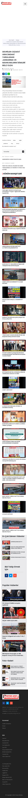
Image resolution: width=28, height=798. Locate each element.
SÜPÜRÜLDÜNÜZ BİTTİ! (16, 541)
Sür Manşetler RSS (6, 763)
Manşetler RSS (5, 740)
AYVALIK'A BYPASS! (7, 514)
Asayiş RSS (4, 782)
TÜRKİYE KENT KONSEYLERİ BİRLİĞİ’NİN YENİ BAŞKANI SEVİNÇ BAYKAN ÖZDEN (13, 335)
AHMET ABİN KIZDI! (7, 390)
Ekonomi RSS (5, 768)
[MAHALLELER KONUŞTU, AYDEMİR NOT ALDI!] (14, 292)
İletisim (4, 728)
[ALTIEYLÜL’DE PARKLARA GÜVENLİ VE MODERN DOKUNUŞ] (14, 399)
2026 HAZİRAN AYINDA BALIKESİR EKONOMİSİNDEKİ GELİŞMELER (11, 442)
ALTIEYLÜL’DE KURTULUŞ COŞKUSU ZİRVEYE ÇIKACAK (13, 229)
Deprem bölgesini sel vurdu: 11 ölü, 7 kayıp (13, 637)
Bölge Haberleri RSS (7, 777)
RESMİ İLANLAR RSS (6, 752)
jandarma (6, 143)
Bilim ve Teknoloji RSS (7, 779)
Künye (3, 726)
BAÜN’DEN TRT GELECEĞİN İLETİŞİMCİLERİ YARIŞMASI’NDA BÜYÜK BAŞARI (13, 264)
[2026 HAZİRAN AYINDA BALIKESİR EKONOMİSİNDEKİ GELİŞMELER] (14, 434)
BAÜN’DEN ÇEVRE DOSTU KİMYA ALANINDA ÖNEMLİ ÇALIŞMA (13, 424)
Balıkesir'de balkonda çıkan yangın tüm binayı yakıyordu (13, 318)
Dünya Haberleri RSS (7, 749)
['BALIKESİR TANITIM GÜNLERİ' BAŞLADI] (6, 684)
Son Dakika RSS (6, 745)
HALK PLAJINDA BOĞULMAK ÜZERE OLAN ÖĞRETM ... (18, 547)
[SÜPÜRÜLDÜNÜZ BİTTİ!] (6, 542)
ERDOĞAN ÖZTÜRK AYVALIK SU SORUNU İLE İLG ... (18, 552)
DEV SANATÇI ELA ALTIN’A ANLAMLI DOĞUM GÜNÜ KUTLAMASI (17, 673)
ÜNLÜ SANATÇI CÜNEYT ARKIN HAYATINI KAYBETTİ (17, 667)
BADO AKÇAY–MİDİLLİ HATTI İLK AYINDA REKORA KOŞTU (13, 497)
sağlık (20, 140)
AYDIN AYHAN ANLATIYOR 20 (18, 557)
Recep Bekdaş (19, 795)
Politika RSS (5, 770)
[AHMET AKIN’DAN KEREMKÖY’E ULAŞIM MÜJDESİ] (14, 274)
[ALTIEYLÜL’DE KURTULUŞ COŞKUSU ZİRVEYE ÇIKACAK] (14, 221)
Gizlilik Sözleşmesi (6, 723)
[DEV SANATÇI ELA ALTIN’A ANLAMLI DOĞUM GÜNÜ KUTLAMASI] (6, 672)
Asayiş (17, 40)
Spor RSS (4, 747)
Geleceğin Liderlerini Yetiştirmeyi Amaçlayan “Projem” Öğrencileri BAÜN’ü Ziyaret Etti (13, 191)
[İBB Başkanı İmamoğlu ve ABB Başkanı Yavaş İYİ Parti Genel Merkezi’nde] (14, 646)
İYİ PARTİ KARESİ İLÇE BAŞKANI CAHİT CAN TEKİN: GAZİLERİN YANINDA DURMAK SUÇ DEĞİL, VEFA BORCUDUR (13, 478)
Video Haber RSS (6, 756)
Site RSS (4, 738)
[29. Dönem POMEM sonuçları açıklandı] (14, 595)
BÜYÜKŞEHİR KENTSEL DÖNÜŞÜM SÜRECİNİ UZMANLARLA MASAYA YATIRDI (13, 372)
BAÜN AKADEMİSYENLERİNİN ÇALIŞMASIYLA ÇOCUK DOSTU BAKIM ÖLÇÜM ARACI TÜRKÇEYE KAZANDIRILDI (13, 211)
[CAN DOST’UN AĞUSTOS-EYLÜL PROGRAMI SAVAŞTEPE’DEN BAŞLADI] (14, 452)
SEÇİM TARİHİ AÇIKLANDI (9, 620)
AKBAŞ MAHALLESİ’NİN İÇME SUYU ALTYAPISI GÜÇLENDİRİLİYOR (11, 247)
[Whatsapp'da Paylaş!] (9, 74)
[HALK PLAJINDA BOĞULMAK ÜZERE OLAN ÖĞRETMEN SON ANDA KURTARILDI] (6, 547)
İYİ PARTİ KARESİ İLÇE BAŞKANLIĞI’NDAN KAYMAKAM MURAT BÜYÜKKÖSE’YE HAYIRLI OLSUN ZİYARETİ (13, 354)
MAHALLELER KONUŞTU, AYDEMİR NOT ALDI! (12, 300)
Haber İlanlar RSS (6, 784)
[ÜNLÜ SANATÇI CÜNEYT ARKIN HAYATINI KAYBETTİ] (6, 667)
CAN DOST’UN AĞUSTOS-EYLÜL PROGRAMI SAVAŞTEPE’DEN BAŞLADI (14, 460)
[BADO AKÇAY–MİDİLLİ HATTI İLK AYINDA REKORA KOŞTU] (14, 489)
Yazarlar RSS (5, 754)
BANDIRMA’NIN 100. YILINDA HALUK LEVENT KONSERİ (18, 678)
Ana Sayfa (11, 40)
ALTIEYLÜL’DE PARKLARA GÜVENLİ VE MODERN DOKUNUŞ (12, 406)
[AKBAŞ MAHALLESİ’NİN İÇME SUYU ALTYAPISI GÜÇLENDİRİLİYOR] (14, 239)
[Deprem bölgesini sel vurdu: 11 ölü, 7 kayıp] (14, 628)
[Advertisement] (14, 22)
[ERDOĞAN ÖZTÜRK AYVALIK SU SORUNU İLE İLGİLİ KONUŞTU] (6, 553)
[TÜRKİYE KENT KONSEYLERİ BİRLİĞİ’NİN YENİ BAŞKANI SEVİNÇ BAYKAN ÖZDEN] (14, 328)
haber (14, 140)
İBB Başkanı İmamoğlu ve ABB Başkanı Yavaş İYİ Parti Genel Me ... (13, 654)
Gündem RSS (5, 743)
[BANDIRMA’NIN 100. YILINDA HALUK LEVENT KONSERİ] (6, 679)
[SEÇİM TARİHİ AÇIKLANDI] (14, 613)
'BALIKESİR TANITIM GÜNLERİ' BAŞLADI (18, 683)
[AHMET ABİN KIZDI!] (14, 382)
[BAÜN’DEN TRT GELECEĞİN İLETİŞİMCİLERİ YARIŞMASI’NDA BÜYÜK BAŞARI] (14, 257)
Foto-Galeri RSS (6, 766)
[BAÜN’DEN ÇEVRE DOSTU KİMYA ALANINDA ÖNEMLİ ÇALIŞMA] (14, 416)
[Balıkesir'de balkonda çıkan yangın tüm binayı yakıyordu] (14, 310)
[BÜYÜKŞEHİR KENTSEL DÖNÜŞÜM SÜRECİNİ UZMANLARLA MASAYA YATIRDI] (14, 365)
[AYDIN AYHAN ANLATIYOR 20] (6, 558)
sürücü (17, 143)
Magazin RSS (5, 775)
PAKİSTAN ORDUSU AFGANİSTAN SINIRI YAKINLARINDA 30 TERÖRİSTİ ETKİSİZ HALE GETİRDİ (13, 166)
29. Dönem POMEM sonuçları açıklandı (11, 604)
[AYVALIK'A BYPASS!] (14, 507)
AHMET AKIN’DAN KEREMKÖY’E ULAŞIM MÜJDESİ (12, 282)
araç (12, 143)
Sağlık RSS (4, 773)
